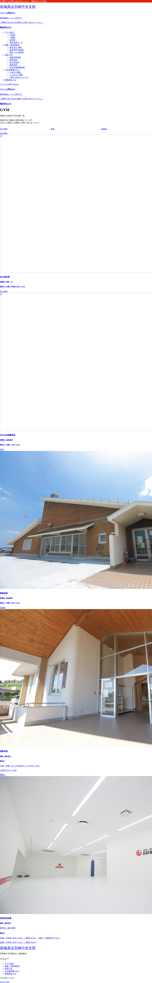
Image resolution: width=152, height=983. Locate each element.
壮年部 (12, 40)
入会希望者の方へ (12, 70)
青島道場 (13, 65)
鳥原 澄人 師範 (16, 47)
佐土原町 (4, 133)
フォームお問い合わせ (9, 84)
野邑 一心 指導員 (17, 52)
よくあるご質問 (16, 75)
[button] (149, 491)
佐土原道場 (14, 62)
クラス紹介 (9, 32)
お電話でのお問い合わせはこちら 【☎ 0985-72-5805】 (23, 1)
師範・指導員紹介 (12, 45)
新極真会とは (10, 80)
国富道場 (13, 60)
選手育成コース (16, 42)
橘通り (3, 775)
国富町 (3, 608)
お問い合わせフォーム (19, 77)
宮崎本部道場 (15, 57)
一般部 (12, 37)
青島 (2, 450)
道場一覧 (8, 55)
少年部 (12, 35)
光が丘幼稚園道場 (17, 67)
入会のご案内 (15, 72)
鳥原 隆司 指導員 (17, 50)
